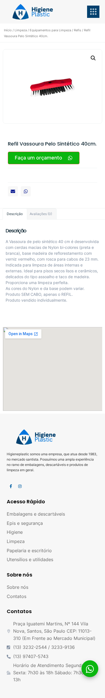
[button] (13, 191)
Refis (77, 30)
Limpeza (21, 30)
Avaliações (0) (41, 214)
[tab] (15, 214)
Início (8, 30)
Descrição (15, 214)
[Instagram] (20, 486)
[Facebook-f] (11, 486)
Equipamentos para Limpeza (50, 30)
